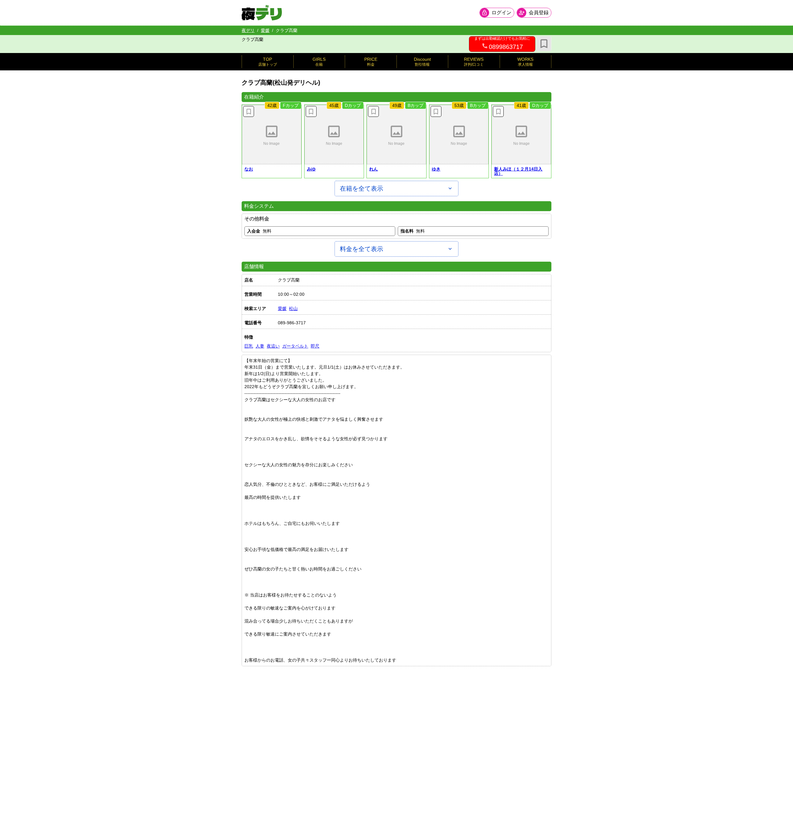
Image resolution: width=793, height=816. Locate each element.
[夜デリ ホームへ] (262, 12)
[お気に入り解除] (248, 111)
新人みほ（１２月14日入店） (518, 171)
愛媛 (265, 30)
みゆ (311, 168)
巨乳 (248, 346)
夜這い (273, 346)
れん (373, 168)
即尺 (315, 346)
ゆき (436, 168)
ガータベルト (295, 346)
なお (248, 168)
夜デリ (248, 30)
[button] (271, 134)
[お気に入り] (544, 43)
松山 (293, 308)
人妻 (260, 346)
